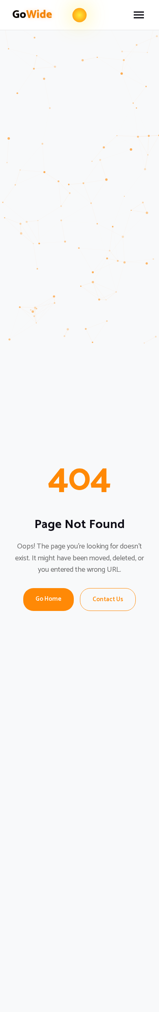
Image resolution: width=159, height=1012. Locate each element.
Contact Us (108, 599)
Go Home (48, 599)
